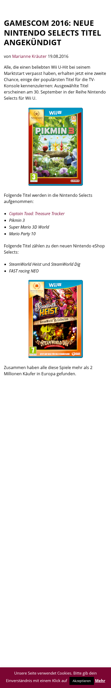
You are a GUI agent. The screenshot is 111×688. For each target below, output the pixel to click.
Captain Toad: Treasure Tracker (37, 213)
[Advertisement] (55, 440)
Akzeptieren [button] (82, 680)
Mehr (100, 680)
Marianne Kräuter (30, 56)
